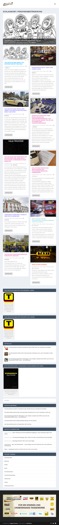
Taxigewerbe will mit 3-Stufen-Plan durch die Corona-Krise (23, 449)
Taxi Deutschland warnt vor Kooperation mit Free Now (14, 63)
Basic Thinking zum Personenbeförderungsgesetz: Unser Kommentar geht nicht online (28, 433)
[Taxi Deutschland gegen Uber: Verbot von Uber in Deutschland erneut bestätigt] (16, 99)
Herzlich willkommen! (39, 264)
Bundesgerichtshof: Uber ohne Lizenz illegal (42, 68)
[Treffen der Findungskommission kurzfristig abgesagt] (16, 243)
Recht (20, 114)
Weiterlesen (8, 87)
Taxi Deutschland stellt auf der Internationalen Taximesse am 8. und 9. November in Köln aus (31, 353)
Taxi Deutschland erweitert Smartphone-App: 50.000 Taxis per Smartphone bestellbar (30, 347)
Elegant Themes (14, 523)
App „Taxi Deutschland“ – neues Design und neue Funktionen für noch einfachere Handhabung (28, 445)
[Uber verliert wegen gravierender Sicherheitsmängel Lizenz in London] (43, 208)
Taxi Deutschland (49, 266)
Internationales (50, 224)
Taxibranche (25, 42)
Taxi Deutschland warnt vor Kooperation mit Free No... (23, 40)
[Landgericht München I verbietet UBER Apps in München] (16, 205)
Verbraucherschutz (9, 485)
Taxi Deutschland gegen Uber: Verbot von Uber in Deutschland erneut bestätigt (15, 110)
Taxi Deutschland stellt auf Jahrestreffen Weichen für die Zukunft (20, 420)
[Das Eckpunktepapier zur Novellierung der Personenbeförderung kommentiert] (43, 158)
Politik (20, 163)
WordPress (29, 523)
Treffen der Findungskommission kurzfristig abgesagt (15, 255)
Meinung (6, 461)
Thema (50, 125)
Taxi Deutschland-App (9, 475)
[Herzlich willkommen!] (43, 254)
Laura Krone (7, 444)
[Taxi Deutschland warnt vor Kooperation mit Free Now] (16, 53)
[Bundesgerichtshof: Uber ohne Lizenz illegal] (43, 55)
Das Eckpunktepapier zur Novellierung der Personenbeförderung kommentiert (40, 170)
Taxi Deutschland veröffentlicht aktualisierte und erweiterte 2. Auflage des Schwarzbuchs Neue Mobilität (15, 159)
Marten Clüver (13, 42)
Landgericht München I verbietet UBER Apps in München (15, 215)
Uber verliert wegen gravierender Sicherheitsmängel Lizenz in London (43, 220)
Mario (5, 449)
